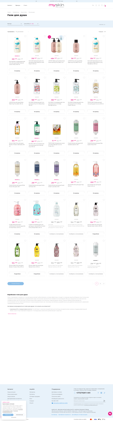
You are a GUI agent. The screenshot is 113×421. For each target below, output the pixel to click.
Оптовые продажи (35, 396)
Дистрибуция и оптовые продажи (79, 414)
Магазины (32, 392)
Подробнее (96, 234)
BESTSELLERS (56, 1)
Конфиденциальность (58, 398)
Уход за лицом (11, 392)
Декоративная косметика (14, 398)
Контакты (32, 394)
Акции (31, 403)
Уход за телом (11, 396)
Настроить (13, 417)
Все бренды (54, 414)
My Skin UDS (55, 400)
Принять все (8, 414)
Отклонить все (19, 414)
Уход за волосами (12, 394)
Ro (93, 5)
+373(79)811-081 (83, 393)
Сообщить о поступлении (56, 234)
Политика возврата (57, 394)
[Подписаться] (104, 401)
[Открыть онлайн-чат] (110, 413)
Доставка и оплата (57, 392)
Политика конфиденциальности (90, 405)
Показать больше (16, 283)
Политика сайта (56, 396)
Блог (31, 398)
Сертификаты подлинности (64, 414)
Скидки (32, 400)
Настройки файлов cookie (60, 403)
